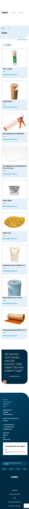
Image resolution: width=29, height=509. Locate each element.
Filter (7, 45)
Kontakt (5, 420)
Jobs (4, 437)
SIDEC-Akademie (8, 414)
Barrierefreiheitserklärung (14, 502)
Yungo (18, 505)
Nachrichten (6, 439)
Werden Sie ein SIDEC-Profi (11, 418)
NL (4, 469)
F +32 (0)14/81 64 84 (8, 427)
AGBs (14, 498)
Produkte (5, 412)
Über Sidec (6, 433)
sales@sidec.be (7, 429)
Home (2, 28)
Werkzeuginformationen (10, 74)
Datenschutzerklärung (14, 494)
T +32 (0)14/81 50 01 (8, 425)
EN (11, 469)
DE (24, 469)
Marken (5, 435)
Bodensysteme (7, 410)
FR (18, 469)
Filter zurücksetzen (22, 39)
